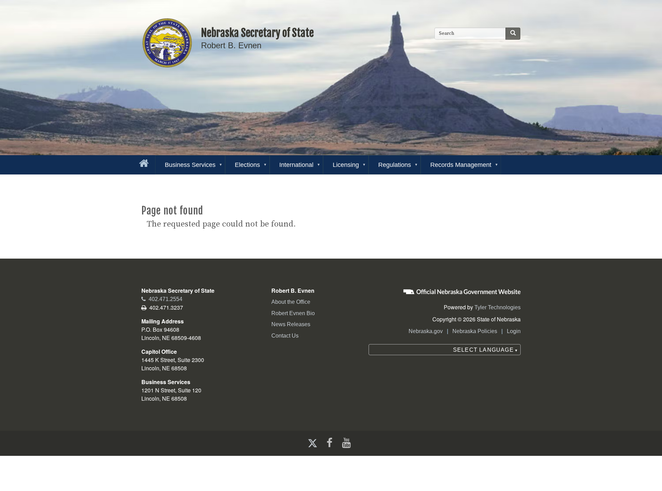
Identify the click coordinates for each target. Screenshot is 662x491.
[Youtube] (348, 443)
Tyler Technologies (497, 307)
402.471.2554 (161, 299)
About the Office (290, 302)
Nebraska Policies (474, 331)
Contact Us (285, 336)
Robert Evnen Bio (293, 313)
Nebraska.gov (426, 331)
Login (514, 331)
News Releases (290, 324)
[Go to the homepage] (142, 161)
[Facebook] (329, 443)
